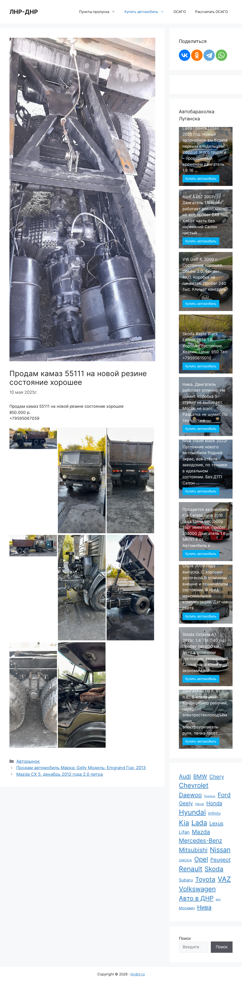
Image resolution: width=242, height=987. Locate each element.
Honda (214, 803)
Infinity (214, 813)
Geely (186, 803)
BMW (200, 776)
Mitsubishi (193, 849)
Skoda (214, 869)
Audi (185, 776)
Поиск (185, 938)
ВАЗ (218, 899)
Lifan (184, 832)
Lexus (216, 823)
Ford (224, 794)
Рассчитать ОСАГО (211, 11)
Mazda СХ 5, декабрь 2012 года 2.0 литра (59, 774)
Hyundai (192, 812)
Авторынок (28, 761)
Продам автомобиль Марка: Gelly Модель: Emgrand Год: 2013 (81, 767)
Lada (199, 823)
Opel (201, 859)
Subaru (186, 880)
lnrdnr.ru (137, 974)
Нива (204, 907)
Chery (216, 776)
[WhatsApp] (221, 55)
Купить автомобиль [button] (141, 11)
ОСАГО (179, 11)
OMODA (185, 860)
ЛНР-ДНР (23, 11)
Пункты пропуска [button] (94, 11)
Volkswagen (197, 889)
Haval (199, 804)
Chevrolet (193, 785)
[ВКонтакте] (184, 55)
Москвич (187, 908)
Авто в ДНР (196, 898)
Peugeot (220, 860)
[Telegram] (209, 55)
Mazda (201, 831)
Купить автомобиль (200, 178)
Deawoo (209, 796)
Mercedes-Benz (200, 840)
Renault (190, 869)
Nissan (220, 850)
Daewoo (190, 794)
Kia (184, 823)
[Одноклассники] (197, 55)
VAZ (224, 879)
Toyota (205, 879)
